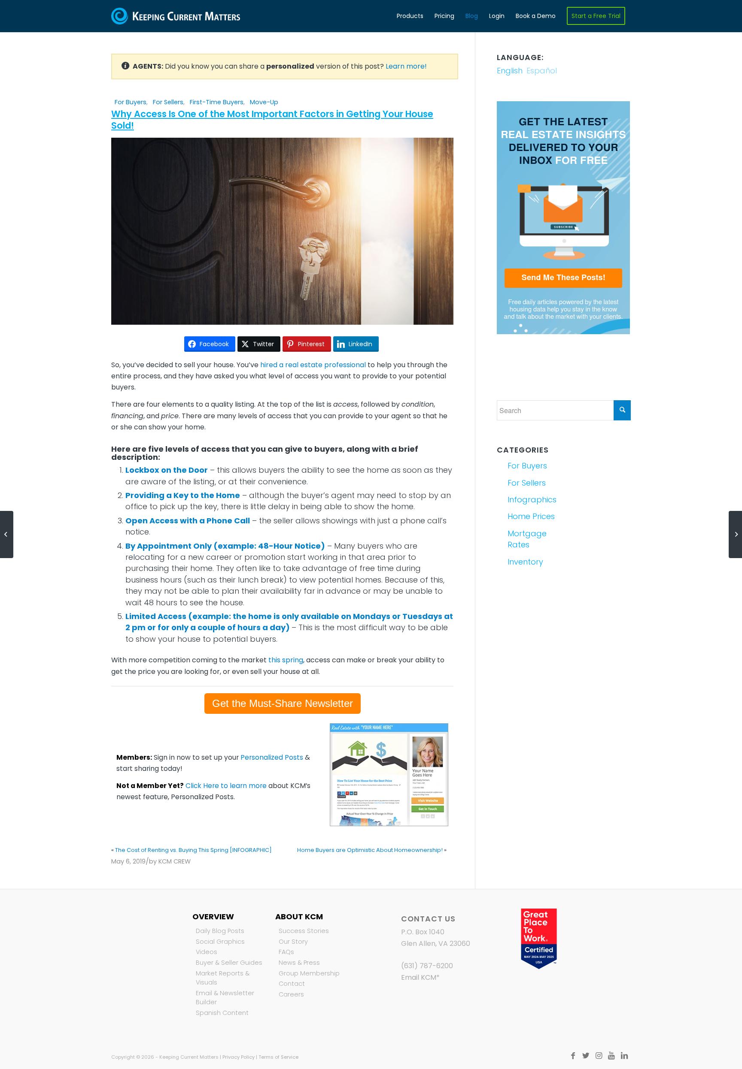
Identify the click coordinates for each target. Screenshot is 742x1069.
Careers (291, 994)
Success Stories (304, 931)
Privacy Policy (238, 1057)
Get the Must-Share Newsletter (282, 703)
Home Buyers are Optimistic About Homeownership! (370, 850)
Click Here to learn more (226, 785)
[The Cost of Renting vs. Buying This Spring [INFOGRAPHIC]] (6, 534)
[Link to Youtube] (611, 1055)
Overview (213, 916)
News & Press (299, 962)
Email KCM (418, 977)
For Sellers (168, 102)
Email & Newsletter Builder (225, 998)
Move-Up (264, 102)
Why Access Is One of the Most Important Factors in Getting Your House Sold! (272, 120)
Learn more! (406, 66)
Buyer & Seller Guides (229, 962)
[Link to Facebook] (572, 1055)
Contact (292, 983)
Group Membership (309, 973)
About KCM (299, 916)
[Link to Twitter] (585, 1055)
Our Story (293, 941)
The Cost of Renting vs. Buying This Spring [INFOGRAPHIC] (193, 850)
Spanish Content (222, 1013)
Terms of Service (278, 1057)
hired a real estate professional (313, 365)
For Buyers (130, 102)
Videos (206, 952)
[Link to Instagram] (598, 1055)
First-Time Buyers (216, 102)
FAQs (286, 952)
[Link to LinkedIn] (624, 1055)
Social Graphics (220, 941)
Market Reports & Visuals (222, 978)
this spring (285, 660)
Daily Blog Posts (220, 931)
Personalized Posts (271, 757)
